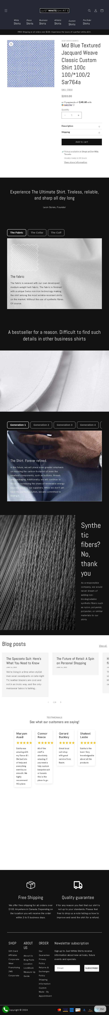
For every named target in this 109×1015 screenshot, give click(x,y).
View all (103, 646)
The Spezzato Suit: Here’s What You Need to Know (23, 660)
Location (28, 964)
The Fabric (16, 232)
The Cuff (56, 232)
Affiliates (13, 955)
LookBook (29, 968)
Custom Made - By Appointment (45, 992)
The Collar (37, 232)
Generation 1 (18, 425)
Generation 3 (64, 425)
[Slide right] (61, 702)
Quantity (65, 110)
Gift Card (13, 951)
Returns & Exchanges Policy (44, 971)
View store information (75, 162)
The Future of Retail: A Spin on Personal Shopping (75, 660)
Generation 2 (41, 425)
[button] (6, 10)
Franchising (14, 967)
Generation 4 (88, 425)
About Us (28, 955)
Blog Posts (29, 960)
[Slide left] (48, 702)
